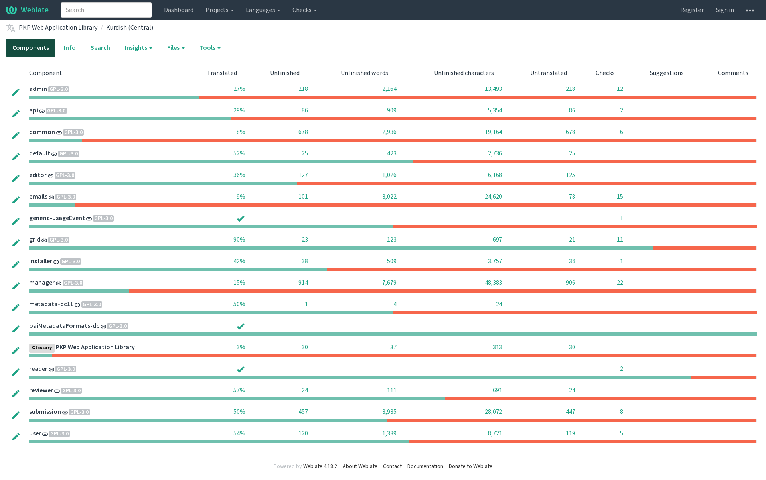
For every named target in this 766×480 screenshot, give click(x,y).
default (39, 153)
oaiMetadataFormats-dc (64, 325)
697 (497, 239)
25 (305, 153)
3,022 (389, 196)
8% (241, 132)
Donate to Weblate (470, 466)
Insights (136, 47)
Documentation (425, 466)
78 (572, 196)
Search (100, 47)
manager (42, 282)
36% (239, 175)
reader (38, 368)
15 (620, 196)
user (35, 433)
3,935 (389, 411)
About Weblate (360, 466)
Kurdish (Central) (129, 27)
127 (303, 175)
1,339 (389, 433)
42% (239, 261)
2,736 (495, 153)
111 (392, 390)
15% (239, 282)
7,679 (389, 282)
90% (239, 239)
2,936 (389, 132)
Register (692, 10)
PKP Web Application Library (58, 27)
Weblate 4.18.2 (320, 466)
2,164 (389, 89)
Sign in (725, 10)
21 (572, 239)
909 (392, 110)
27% (239, 89)
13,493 (493, 89)
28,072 (493, 411)
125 (570, 175)
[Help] (750, 10)
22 (620, 282)
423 (392, 153)
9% (241, 196)
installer (40, 261)
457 (303, 411)
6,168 (495, 175)
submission (45, 411)
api (33, 110)
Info (70, 47)
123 (392, 239)
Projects (217, 10)
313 (497, 347)
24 (499, 304)
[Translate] (16, 91)
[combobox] (106, 10)
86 (305, 110)
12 (620, 89)
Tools (208, 47)
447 (570, 411)
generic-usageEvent (57, 218)
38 (305, 261)
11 (620, 239)
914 (303, 282)
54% (239, 433)
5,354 (495, 110)
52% (239, 153)
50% (239, 304)
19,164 (493, 132)
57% (239, 390)
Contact (392, 466)
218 (303, 89)
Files (174, 47)
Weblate (35, 10)
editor (38, 175)
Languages (261, 10)
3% (241, 347)
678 (303, 132)
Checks (302, 10)
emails (38, 196)
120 (303, 433)
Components (30, 47)
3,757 (495, 261)
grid (34, 239)
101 (303, 196)
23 (305, 239)
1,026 (389, 175)
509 (392, 261)
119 (570, 433)
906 (570, 282)
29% (239, 110)
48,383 (493, 282)
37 (393, 347)
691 (497, 390)
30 (305, 347)
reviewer (41, 390)
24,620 (493, 196)
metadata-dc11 (51, 304)
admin (38, 89)
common (42, 132)
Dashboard (178, 10)
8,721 (495, 433)
